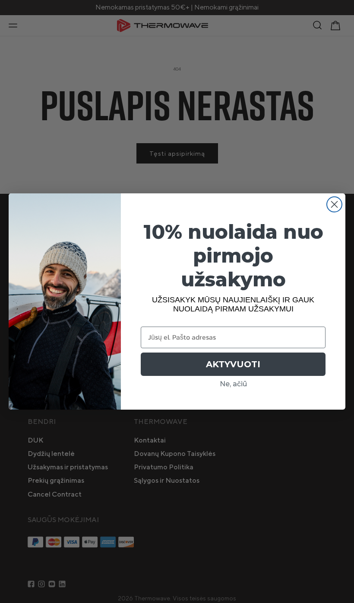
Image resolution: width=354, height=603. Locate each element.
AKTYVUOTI (233, 364)
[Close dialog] (334, 204)
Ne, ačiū (233, 384)
